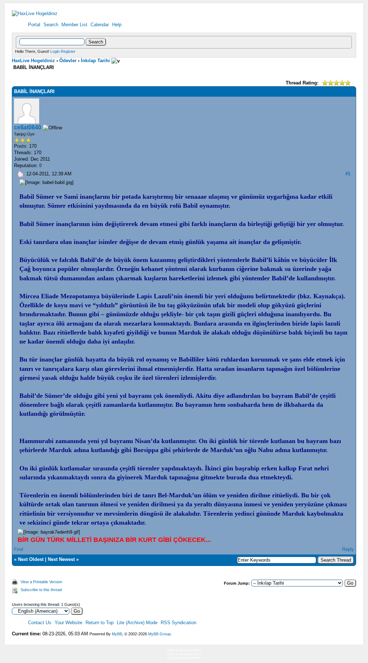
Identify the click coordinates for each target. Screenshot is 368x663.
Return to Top (100, 622)
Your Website (68, 622)
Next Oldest (30, 559)
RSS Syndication (178, 622)
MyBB (117, 634)
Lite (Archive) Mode (137, 622)
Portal (34, 24)
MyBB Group (159, 634)
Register (68, 51)
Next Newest (61, 559)
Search (50, 24)
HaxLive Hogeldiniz (33, 60)
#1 (347, 173)
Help (116, 24)
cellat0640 (27, 127)
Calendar (100, 24)
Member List (74, 24)
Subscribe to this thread (41, 590)
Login (55, 51)
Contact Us (39, 622)
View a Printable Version (41, 582)
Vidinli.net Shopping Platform (184, 650)
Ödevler (68, 60)
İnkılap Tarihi (95, 60)
